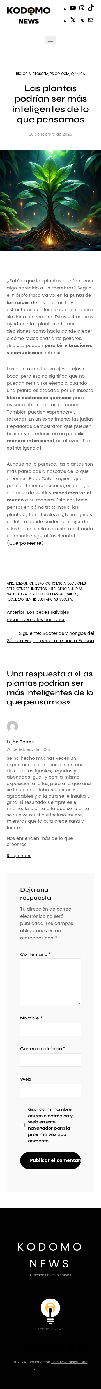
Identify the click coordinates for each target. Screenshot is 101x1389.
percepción (39, 594)
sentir (30, 599)
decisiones (76, 583)
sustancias (48, 599)
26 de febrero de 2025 (28, 749)
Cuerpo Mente (25, 543)
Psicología (59, 74)
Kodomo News (50, 1255)
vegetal (66, 599)
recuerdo (15, 599)
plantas (57, 594)
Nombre (31, 1018)
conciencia (55, 583)
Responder (19, 855)
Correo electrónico (42, 1048)
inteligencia (59, 589)
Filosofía (40, 74)
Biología (23, 74)
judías (77, 589)
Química (78, 74)
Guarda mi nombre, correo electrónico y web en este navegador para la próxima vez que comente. (50, 1125)
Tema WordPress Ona (69, 1362)
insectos (39, 589)
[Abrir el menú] (50, 40)
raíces (71, 594)
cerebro (36, 583)
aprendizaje (17, 583)
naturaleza (17, 594)
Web (25, 1079)
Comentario (35, 954)
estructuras (18, 589)
